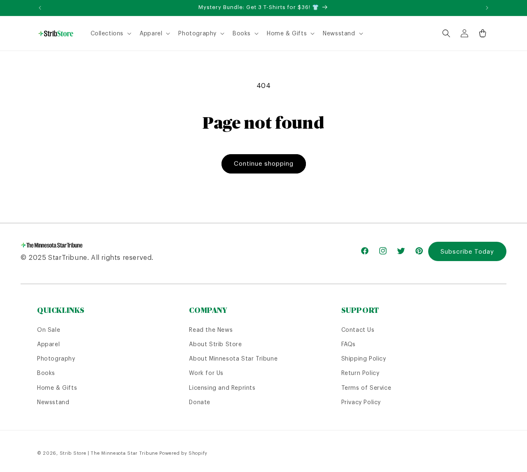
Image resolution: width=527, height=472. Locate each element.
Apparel (48, 344)
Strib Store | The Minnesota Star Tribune (109, 453)
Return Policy (360, 373)
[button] (110, 33)
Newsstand (53, 402)
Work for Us (206, 373)
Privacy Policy (361, 402)
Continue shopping (264, 163)
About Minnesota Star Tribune (233, 358)
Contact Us (358, 329)
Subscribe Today (467, 251)
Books (46, 373)
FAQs (348, 344)
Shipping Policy (363, 358)
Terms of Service (366, 387)
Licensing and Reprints (222, 387)
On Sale (48, 329)
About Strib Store (215, 344)
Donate (199, 402)
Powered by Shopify (183, 453)
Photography (56, 358)
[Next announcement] (487, 8)
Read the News (211, 329)
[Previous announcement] (40, 8)
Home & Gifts (57, 387)
